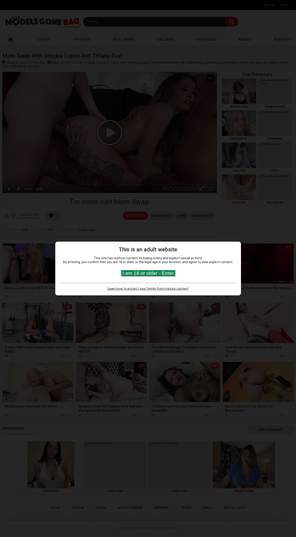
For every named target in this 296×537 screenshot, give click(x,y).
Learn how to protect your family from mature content (148, 289)
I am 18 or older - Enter (148, 273)
